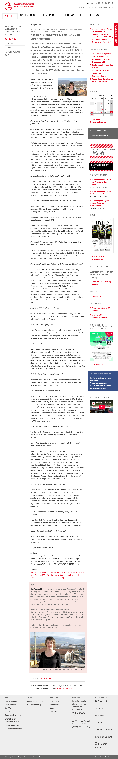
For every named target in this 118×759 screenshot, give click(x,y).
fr (92, 4)
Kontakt (103, 8)
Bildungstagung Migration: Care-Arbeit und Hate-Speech (100, 182)
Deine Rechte (50, 15)
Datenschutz (36, 757)
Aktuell (10, 16)
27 (102, 112)
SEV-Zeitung (10, 39)
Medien (95, 8)
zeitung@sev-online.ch (64, 689)
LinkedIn (99, 708)
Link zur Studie (97, 364)
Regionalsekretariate (13, 715)
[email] (50, 679)
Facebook (102, 701)
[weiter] (111, 95)
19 (98, 109)
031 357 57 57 (80, 712)
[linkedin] (47, 679)
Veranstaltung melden (100, 122)
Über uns (93, 15)
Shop (88, 8)
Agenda (8, 48)
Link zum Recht (56, 701)
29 (108, 112)
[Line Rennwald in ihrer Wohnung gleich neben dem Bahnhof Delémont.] (57, 667)
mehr (95, 86)
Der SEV (8, 708)
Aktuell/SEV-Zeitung (35, 701)
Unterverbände (10, 718)
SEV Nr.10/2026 (98, 256)
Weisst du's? (96, 296)
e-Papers (9, 43)
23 (111, 109)
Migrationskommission (13, 729)
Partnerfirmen (55, 705)
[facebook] (42, 679)
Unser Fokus (28, 15)
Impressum (28, 757)
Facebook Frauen (103, 730)
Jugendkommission (12, 725)
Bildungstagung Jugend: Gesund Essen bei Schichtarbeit (99, 203)
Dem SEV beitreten (12, 701)
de (87, 4)
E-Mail (74, 715)
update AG (105, 757)
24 (92, 112)
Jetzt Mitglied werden (100, 135)
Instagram (99, 716)
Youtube (99, 723)
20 (102, 109)
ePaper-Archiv (97, 259)
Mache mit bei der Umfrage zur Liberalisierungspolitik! (13, 30)
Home (81, 8)
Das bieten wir (10, 705)
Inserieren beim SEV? (12, 53)
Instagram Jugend (103, 737)
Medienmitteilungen (35, 705)
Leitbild (7, 712)
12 (98, 106)
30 (111, 112)
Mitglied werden (116, 34)
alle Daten (96, 119)
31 (92, 115)
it (96, 4)
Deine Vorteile (72, 15)
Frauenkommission (12, 722)
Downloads (54, 712)
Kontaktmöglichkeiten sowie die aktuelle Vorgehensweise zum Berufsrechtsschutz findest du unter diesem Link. (101, 383)
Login (110, 8)
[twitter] (44, 679)
